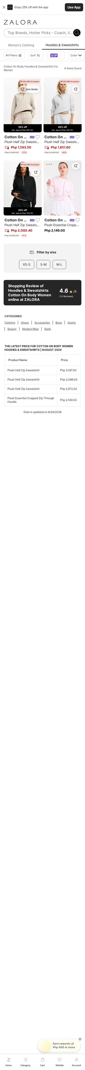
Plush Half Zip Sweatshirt (23, 370)
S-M (43, 264)
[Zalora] (42, 22)
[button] (42, 7)
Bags (59, 322)
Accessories (42, 322)
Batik (47, 329)
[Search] (76, 32)
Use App (74, 7)
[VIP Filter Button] (56, 55)
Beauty (12, 329)
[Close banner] (4, 7)
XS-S (26, 264)
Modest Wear (30, 329)
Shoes (25, 322)
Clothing (10, 322)
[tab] (21, 45)
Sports (72, 322)
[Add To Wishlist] (37, 137)
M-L (59, 264)
